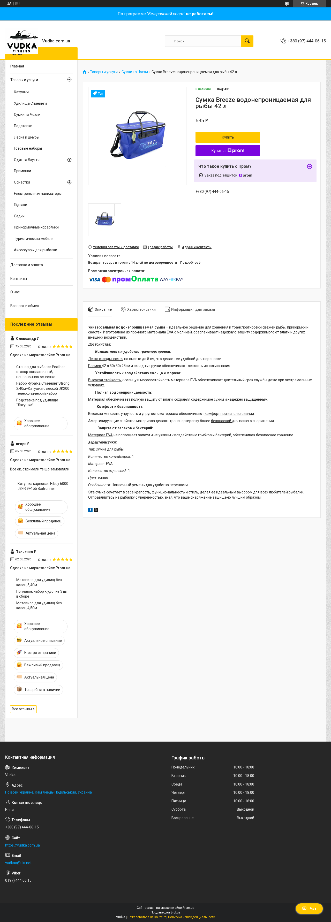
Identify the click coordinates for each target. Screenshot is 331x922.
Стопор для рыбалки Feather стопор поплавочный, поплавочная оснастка (40, 372)
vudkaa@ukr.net (18, 863)
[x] (96, 510)
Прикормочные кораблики (36, 227)
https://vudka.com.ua (22, 845)
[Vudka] (21, 41)
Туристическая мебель (34, 239)
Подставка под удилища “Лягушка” (37, 402)
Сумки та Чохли (135, 72)
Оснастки (22, 182)
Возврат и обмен (24, 306)
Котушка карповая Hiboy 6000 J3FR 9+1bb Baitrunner (43, 486)
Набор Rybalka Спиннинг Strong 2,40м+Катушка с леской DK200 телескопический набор (43, 388)
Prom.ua (188, 908)
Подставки (23, 126)
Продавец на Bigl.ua (165, 912)
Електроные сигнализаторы (38, 194)
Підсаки (20, 205)
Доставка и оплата (26, 265)
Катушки (21, 92)
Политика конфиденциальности (191, 917)
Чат (313, 908)
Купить (228, 137)
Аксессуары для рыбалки (35, 250)
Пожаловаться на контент (146, 917)
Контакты (18, 279)
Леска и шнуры (26, 137)
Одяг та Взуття (27, 160)
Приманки (22, 171)
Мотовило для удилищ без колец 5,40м (39, 582)
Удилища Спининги (30, 103)
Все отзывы (22, 709)
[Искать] (247, 41)
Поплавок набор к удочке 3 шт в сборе (42, 594)
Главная (17, 66)
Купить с (219, 151)
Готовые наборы (28, 148)
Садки (19, 216)
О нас (15, 292)
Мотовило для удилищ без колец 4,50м (39, 605)
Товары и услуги (104, 72)
